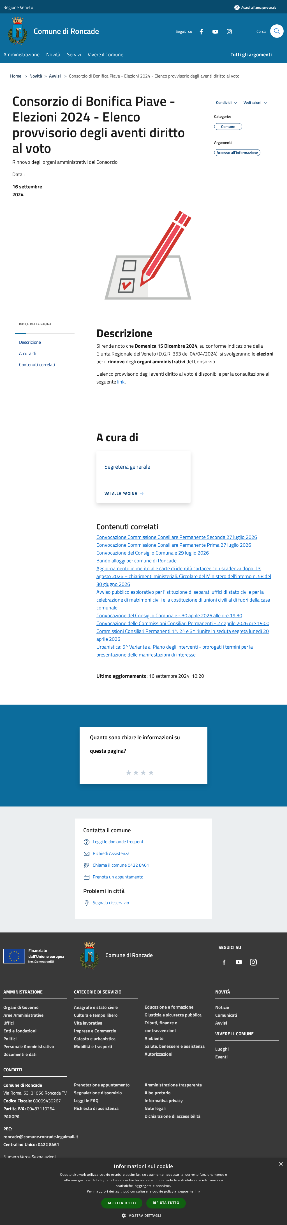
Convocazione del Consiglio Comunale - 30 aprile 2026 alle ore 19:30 (169, 615)
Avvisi (55, 76)
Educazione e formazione (169, 1007)
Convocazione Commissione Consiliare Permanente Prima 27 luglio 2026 (173, 545)
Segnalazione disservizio (98, 1092)
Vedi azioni (253, 102)
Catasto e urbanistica (94, 1038)
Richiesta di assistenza (96, 1108)
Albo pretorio (158, 1092)
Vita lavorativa (88, 1023)
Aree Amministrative (23, 1015)
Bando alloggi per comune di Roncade (136, 560)
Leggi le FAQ (86, 1100)
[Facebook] (199, 31)
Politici (10, 1038)
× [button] (281, 1164)
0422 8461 (48, 1144)
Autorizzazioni (158, 1054)
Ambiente (154, 1038)
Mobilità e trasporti (93, 1046)
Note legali (155, 1108)
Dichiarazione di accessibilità (172, 1116)
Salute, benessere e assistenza (175, 1046)
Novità (35, 76)
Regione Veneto (18, 7)
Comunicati (226, 1015)
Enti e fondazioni (19, 1030)
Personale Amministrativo (28, 1046)
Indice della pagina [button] (35, 324)
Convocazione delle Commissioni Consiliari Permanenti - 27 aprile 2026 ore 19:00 (182, 623)
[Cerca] (277, 31)
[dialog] (143, 1191)
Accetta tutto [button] (122, 1203)
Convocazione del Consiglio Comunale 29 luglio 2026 (152, 553)
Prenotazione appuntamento (102, 1084)
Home (15, 76)
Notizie (222, 1007)
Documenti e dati (19, 1054)
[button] (143, 1215)
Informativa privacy (164, 1100)
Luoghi (222, 1049)
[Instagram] (227, 31)
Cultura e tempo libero (96, 1015)
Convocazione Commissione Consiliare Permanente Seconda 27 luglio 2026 (176, 537)
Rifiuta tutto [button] (166, 1202)
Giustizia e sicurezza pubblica (173, 1014)
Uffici (8, 1023)
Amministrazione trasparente (173, 1084)
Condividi (224, 102)
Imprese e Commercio (95, 1030)
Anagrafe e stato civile (96, 1007)
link (121, 381)
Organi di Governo (21, 1007)
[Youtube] (213, 31)
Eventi (221, 1056)
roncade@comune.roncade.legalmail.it (40, 1136)
